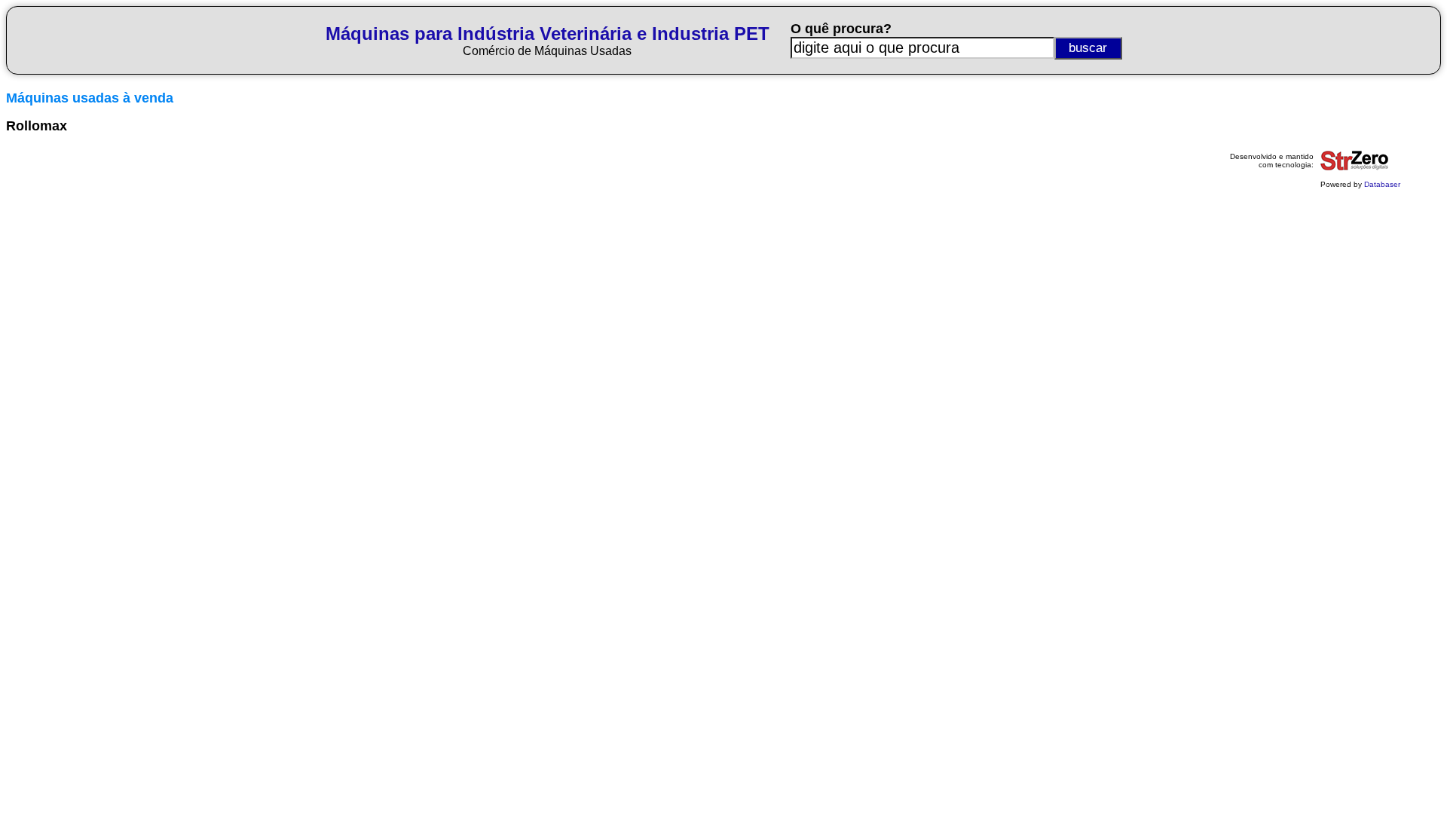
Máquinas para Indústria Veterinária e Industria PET (547, 33)
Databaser (1382, 184)
